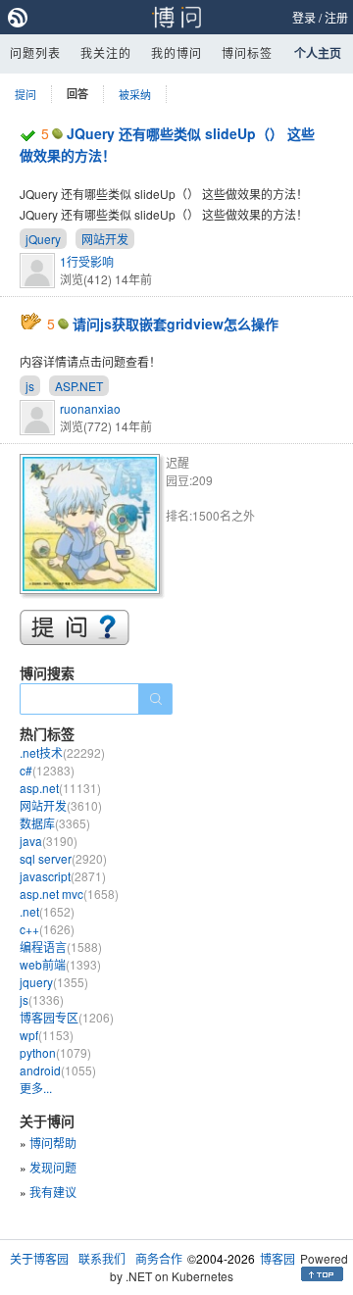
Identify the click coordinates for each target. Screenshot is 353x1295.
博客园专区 (67, 1017)
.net (47, 911)
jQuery (43, 238)
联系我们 (102, 1258)
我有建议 (52, 1191)
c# (47, 770)
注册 (336, 17)
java (48, 840)
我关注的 (105, 52)
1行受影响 (87, 261)
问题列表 (35, 52)
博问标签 (247, 52)
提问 (25, 94)
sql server (63, 858)
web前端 (60, 964)
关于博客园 (39, 1258)
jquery (54, 981)
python (55, 1052)
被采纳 (135, 94)
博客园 (277, 1258)
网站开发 (104, 238)
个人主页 (317, 53)
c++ (47, 929)
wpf (47, 1034)
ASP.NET (79, 385)
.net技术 (62, 752)
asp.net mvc (69, 893)
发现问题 (52, 1167)
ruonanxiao (90, 408)
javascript (63, 876)
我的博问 (176, 52)
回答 (77, 93)
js (29, 385)
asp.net (60, 787)
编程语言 (61, 946)
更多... (36, 1087)
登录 (304, 17)
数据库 (55, 823)
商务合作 (158, 1258)
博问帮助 (52, 1142)
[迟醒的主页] (93, 527)
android (58, 1070)
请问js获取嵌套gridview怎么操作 (175, 323)
